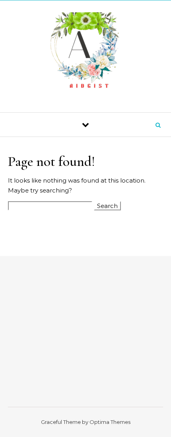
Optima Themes (109, 422)
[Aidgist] (85, 53)
